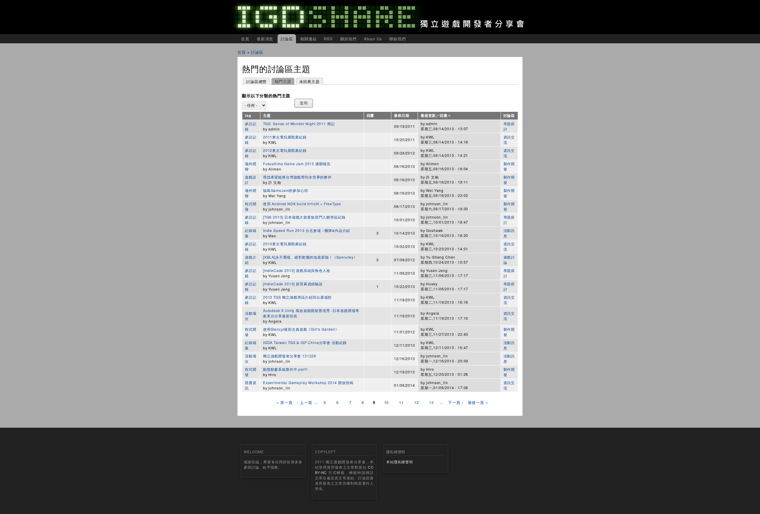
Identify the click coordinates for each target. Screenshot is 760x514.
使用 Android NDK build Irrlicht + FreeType (302, 203)
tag (248, 115)
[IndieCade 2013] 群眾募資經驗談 (293, 283)
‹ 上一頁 (304, 402)
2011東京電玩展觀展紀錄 (285, 136)
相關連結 (308, 39)
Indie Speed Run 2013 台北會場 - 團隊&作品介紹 (306, 230)
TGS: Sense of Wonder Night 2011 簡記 (299, 123)
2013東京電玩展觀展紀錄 (285, 243)
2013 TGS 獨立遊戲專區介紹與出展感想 (297, 297)
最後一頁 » (478, 402)
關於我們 (348, 39)
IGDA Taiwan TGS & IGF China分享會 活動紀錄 (305, 342)
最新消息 (265, 39)
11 (401, 402)
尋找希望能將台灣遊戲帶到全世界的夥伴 (297, 176)
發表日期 (401, 115)
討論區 (287, 39)
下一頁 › (455, 402)
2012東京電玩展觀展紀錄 (285, 150)
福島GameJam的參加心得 (285, 190)
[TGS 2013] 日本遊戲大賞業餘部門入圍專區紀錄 (304, 216)
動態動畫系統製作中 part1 (285, 369)
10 (386, 402)
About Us (373, 39)
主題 (267, 115)
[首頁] (380, 17)
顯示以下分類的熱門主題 (266, 95)
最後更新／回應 (434, 115)
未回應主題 (309, 81)
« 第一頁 (284, 402)
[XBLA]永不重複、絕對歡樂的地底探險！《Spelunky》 (310, 257)
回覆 (370, 115)
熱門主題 (281, 81)
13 (431, 402)
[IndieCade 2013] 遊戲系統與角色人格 (296, 270)
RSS (328, 39)
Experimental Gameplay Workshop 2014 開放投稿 (308, 382)
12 (416, 402)
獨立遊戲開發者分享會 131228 (289, 355)
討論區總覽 (256, 81)
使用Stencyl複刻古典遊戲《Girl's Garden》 (301, 329)
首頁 (245, 39)
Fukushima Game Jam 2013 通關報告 (297, 163)
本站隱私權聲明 (399, 461)
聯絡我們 (397, 39)
